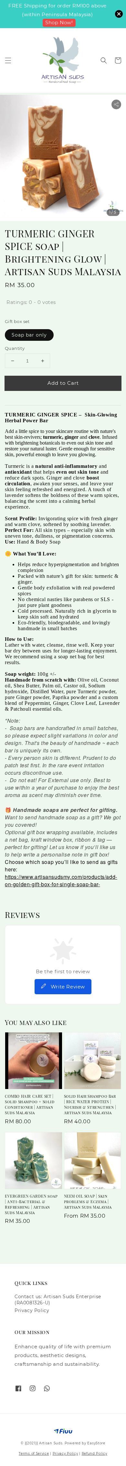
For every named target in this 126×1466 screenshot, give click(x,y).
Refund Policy (94, 1453)
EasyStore (96, 1443)
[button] (8, 60)
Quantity (15, 348)
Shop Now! (59, 22)
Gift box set (17, 321)
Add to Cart (63, 383)
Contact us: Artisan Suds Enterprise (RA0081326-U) (58, 1299)
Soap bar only (29, 335)
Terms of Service (34, 1453)
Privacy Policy (32, 1310)
